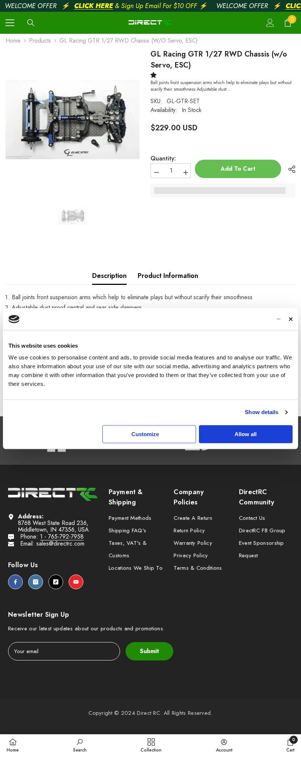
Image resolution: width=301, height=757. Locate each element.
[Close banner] (291, 319)
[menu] (10, 22)
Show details (261, 412)
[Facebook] (15, 582)
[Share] (289, 169)
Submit (149, 651)
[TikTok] (55, 582)
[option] (72, 119)
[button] (155, 75)
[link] (79, 745)
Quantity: (163, 158)
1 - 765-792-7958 (62, 536)
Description (109, 275)
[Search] (30, 22)
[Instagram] (35, 582)
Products (40, 40)
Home (13, 40)
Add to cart (239, 168)
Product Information (168, 275)
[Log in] (270, 23)
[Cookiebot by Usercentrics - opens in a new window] (248, 319)
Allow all (246, 434)
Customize (145, 434)
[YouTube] (76, 582)
